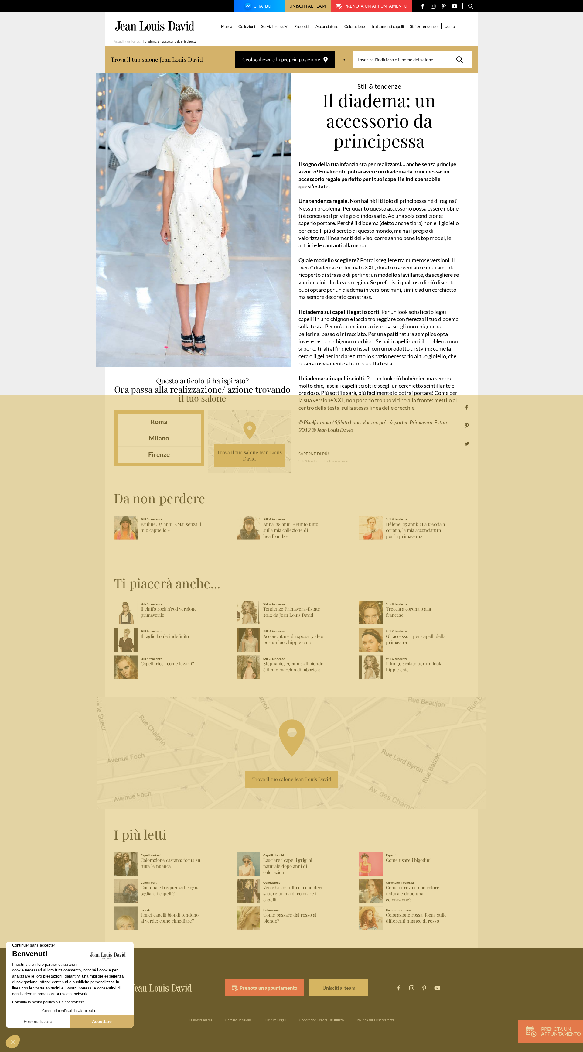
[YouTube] (454, 6)
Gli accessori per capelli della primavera (415, 639)
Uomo (450, 26)
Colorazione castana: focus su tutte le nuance (170, 863)
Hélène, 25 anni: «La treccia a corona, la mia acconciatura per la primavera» (415, 530)
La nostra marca (200, 1020)
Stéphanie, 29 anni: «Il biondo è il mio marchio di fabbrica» (293, 667)
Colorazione (354, 26)
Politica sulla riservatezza (375, 1020)
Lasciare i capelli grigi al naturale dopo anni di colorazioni (287, 866)
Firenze (159, 454)
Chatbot (263, 6)
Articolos (133, 41)
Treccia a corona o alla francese (408, 612)
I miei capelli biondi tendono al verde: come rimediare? (170, 918)
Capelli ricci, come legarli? (167, 663)
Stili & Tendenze (424, 26)
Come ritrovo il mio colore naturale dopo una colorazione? (412, 894)
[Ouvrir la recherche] (471, 6)
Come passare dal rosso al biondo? (289, 918)
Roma (159, 421)
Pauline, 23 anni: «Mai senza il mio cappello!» (171, 527)
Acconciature (326, 26)
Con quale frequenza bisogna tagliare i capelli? (170, 890)
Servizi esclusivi (274, 26)
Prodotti (301, 26)
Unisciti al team (307, 6)
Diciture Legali (275, 1020)
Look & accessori (336, 461)
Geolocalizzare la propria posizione (281, 59)
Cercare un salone (238, 1020)
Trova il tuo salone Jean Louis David (249, 455)
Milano (159, 438)
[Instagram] (433, 6)
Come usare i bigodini (408, 860)
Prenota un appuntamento (375, 6)
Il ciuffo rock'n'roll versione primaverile (169, 612)
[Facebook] (422, 6)
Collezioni (246, 26)
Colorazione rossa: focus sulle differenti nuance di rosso (416, 918)
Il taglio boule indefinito (165, 636)
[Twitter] (467, 443)
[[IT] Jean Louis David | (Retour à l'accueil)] (154, 26)
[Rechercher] (461, 59)
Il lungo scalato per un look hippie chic (413, 667)
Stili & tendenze (310, 461)
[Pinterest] (443, 6)
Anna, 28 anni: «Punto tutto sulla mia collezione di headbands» (290, 530)
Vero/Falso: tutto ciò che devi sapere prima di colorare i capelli (292, 894)
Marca (226, 26)
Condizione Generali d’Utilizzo (321, 1020)
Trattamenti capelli (387, 26)
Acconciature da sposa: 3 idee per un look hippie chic (293, 639)
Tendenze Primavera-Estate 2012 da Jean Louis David (291, 612)
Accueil (119, 41)
